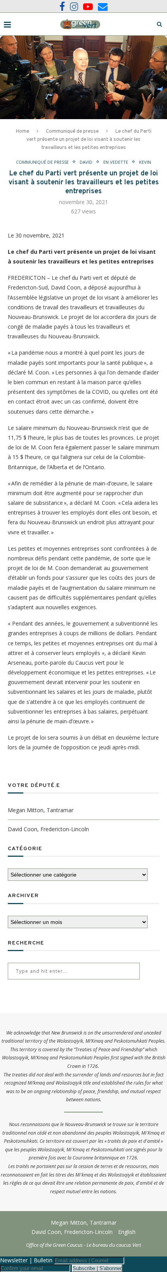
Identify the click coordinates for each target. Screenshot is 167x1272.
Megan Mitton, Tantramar (40, 810)
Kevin (145, 162)
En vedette (115, 162)
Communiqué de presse (72, 131)
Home (22, 131)
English (127, 1232)
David (86, 162)
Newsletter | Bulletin (26, 1260)
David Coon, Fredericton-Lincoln (48, 829)
